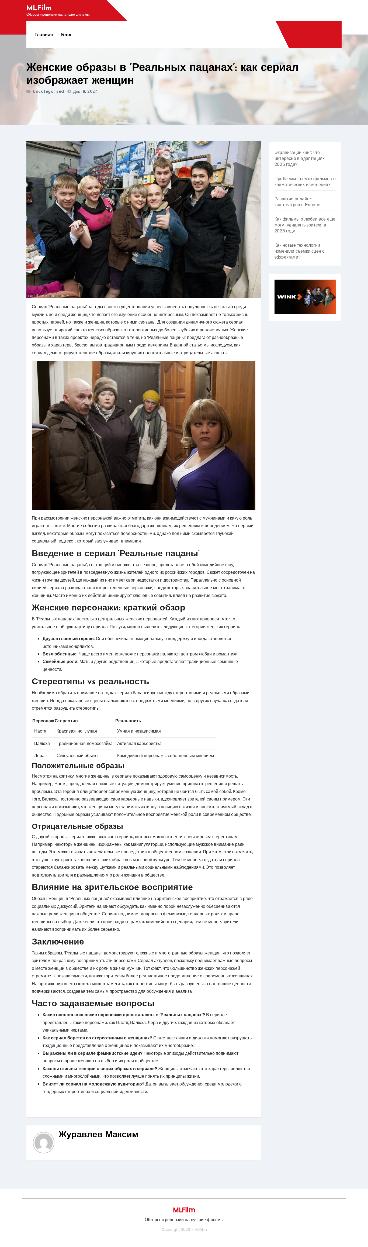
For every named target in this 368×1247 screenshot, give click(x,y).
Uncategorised (48, 91)
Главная (43, 35)
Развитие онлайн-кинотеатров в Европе (297, 202)
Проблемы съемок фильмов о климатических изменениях (305, 182)
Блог (66, 35)
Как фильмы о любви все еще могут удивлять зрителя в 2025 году (305, 225)
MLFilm (38, 8)
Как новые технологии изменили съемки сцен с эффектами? (299, 251)
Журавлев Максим (98, 1135)
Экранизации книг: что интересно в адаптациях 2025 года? (300, 158)
